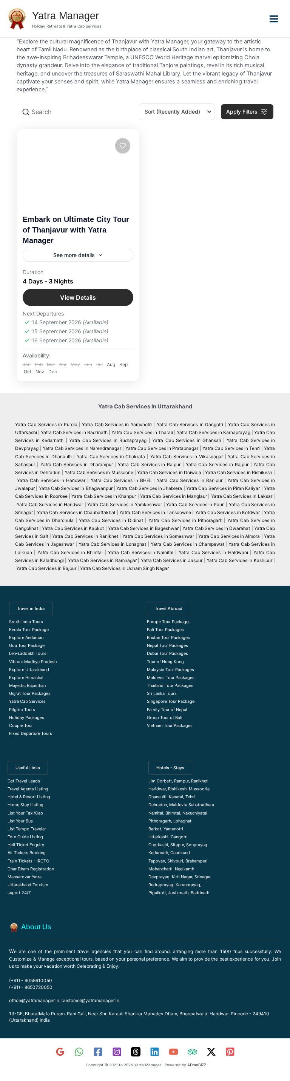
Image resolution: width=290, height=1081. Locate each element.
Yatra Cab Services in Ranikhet (85, 536)
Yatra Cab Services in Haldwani (213, 552)
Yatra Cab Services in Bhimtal (70, 552)
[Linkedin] (154, 1051)
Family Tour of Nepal (167, 709)
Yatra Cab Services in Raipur (149, 464)
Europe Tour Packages (169, 621)
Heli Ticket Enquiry (26, 844)
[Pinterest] (230, 1051)
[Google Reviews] (60, 1051)
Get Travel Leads (24, 781)
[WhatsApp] (79, 1051)
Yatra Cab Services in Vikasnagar (187, 456)
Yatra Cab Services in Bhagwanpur (76, 488)
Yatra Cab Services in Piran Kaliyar (223, 488)
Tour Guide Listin (24, 836)
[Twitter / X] (211, 1051)
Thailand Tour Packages (170, 685)
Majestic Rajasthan (27, 685)
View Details (78, 297)
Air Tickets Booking (27, 852)
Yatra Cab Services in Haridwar (52, 480)
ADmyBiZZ (196, 1065)
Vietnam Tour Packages (170, 725)
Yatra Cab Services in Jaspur (171, 560)
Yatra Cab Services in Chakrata (111, 456)
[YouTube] (173, 1051)
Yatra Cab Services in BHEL (121, 480)
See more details (74, 255)
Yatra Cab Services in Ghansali (186, 440)
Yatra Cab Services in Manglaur (174, 496)
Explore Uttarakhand (29, 669)
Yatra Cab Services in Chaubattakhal (76, 512)
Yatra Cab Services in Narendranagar (83, 448)
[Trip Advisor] (192, 1051)
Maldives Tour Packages (170, 677)
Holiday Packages (26, 717)
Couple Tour (21, 725)
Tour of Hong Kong (165, 661)
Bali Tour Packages (165, 629)
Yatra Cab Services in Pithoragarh (185, 520)
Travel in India (31, 608)
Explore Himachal (26, 677)
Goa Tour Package (27, 645)
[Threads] (135, 1051)
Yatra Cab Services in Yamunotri (117, 424)
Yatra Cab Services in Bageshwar (143, 528)
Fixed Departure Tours (30, 733)
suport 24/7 (19, 892)
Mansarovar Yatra (25, 876)
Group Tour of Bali (164, 717)
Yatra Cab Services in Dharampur (76, 464)
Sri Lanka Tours (162, 693)
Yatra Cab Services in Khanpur (103, 496)
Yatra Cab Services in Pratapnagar (161, 448)
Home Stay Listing (25, 804)
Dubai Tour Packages (167, 653)
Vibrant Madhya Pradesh (33, 661)
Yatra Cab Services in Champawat (187, 544)
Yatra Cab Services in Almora (229, 536)
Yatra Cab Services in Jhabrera (149, 488)
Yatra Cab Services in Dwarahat (216, 528)
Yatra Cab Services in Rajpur (217, 464)
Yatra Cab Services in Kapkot (73, 528)
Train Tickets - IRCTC (28, 861)
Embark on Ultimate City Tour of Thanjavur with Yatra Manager (76, 230)
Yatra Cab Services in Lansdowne (155, 512)
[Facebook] (98, 1051)
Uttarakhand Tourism (28, 884)
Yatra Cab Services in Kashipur (239, 560)
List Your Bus (20, 821)
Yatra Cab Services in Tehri (231, 448)
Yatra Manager (65, 16)
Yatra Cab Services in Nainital (141, 552)
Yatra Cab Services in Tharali (142, 432)
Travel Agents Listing (28, 789)
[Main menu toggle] (273, 18)
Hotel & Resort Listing (29, 796)
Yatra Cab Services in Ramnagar (102, 560)
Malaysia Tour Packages (170, 669)
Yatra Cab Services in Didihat (111, 520)
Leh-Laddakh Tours (27, 653)
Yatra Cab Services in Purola (46, 424)
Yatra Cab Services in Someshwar (159, 536)
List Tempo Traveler (27, 829)
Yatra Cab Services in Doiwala (169, 472)
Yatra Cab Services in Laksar (241, 496)
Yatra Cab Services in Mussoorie (99, 472)
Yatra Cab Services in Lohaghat (113, 544)
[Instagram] (117, 1051)
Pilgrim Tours (22, 709)
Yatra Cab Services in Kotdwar (227, 512)
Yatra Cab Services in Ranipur (189, 480)
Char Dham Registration (31, 869)
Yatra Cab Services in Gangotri (190, 424)
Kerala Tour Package (29, 629)
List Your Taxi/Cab (25, 813)
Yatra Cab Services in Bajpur (46, 568)
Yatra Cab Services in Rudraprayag (108, 440)
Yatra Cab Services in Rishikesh (238, 472)
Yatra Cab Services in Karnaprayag (213, 432)
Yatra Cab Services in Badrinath (74, 432)
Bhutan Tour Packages (168, 637)
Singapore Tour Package (170, 701)
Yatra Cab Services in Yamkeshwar (124, 504)
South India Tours (26, 621)
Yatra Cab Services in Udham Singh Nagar (125, 568)
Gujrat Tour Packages (30, 693)
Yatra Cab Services (27, 701)
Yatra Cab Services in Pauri (196, 504)
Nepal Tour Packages (167, 645)
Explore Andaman (26, 637)
